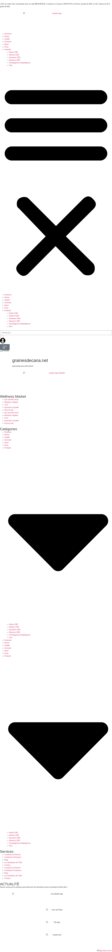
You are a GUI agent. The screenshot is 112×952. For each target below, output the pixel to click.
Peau (6, 47)
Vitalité (7, 39)
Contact (7, 865)
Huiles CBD (13, 52)
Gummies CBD (14, 57)
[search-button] (2, 337)
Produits (7, 49)
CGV (6, 405)
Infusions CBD (14, 60)
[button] (56, 180)
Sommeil (7, 42)
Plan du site (9, 410)
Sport (6, 44)
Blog (6, 860)
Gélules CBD (14, 55)
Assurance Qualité (11, 407)
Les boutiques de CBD (13, 862)
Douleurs (7, 34)
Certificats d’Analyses (12, 857)
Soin (10, 65)
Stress (6, 36)
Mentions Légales (11, 402)
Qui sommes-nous (11, 399)
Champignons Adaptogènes (19, 63)
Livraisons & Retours (12, 854)
